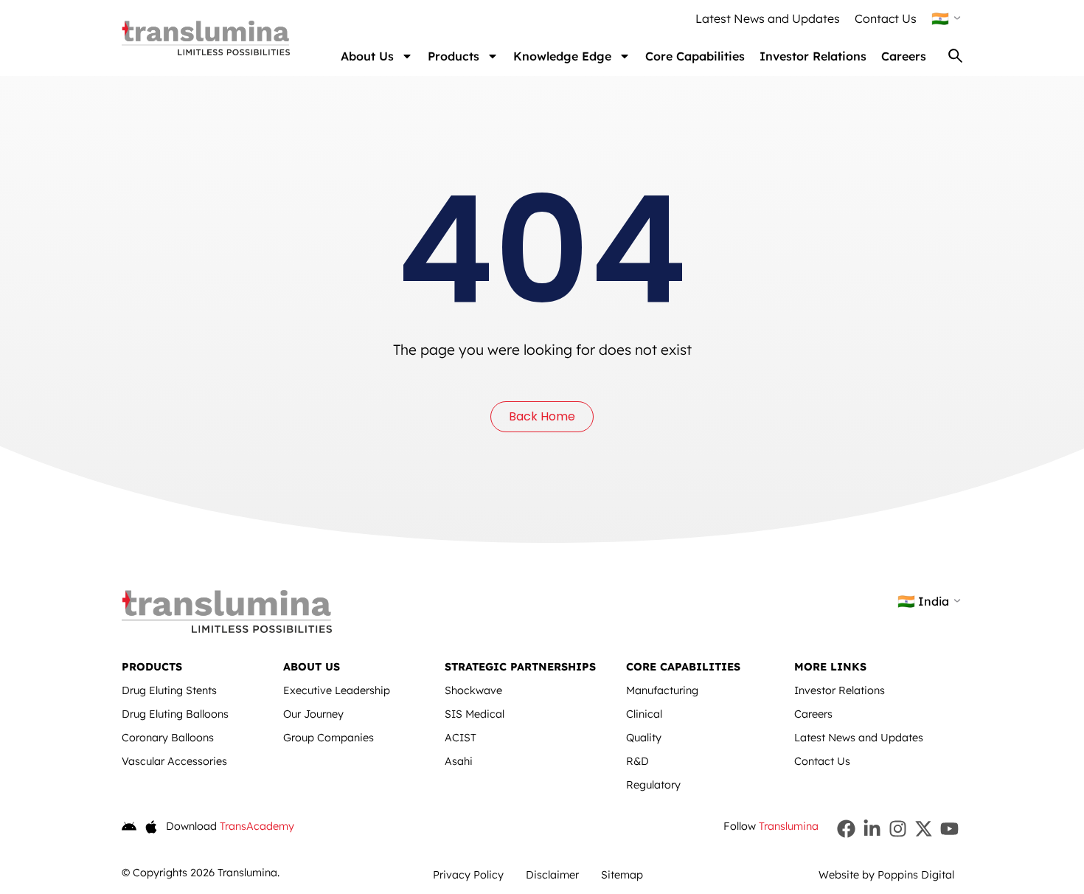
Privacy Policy (468, 874)
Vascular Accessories (174, 761)
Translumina (789, 826)
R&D (637, 761)
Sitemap (622, 874)
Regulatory (653, 784)
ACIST (460, 737)
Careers (903, 56)
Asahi (459, 761)
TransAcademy (257, 826)
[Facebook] (846, 829)
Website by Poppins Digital (886, 874)
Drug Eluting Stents (169, 690)
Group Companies (328, 737)
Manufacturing (662, 690)
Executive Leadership (336, 690)
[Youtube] (949, 829)
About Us (367, 56)
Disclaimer (552, 874)
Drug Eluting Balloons (175, 714)
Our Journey (313, 714)
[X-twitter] (924, 829)
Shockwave (473, 690)
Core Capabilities (695, 56)
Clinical (644, 714)
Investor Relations (813, 56)
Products (453, 56)
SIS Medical (474, 714)
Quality (643, 737)
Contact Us (886, 18)
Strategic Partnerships (520, 666)
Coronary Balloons (168, 737)
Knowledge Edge (562, 56)
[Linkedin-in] (872, 829)
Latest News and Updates (767, 18)
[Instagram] (898, 829)
